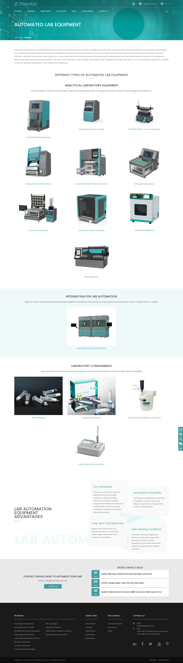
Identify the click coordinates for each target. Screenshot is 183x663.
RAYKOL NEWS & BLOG (130, 567)
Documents (114, 615)
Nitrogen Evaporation (145, 184)
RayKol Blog (90, 638)
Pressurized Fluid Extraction (38, 184)
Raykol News (90, 634)
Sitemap (153, 660)
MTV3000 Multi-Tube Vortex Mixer (144, 129)
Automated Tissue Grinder (91, 129)
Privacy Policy (163, 660)
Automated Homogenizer (38, 137)
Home (21, 37)
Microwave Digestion (144, 230)
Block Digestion (91, 277)
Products (27, 37)
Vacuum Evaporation (38, 230)
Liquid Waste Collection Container (144, 417)
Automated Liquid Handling (91, 230)
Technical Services (115, 624)
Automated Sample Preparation (91, 348)
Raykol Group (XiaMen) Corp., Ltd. (37, 660)
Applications (90, 631)
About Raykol (91, 624)
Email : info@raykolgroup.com (53, 580)
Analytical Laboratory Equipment (91, 85)
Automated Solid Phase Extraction (91, 184)
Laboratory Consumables (91, 366)
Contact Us (53, 586)
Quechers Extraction (91, 417)
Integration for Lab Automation (91, 296)
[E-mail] (180, 429)
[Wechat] (180, 443)
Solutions (89, 627)
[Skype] (180, 434)
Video (110, 631)
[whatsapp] (180, 438)
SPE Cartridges (38, 417)
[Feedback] (180, 448)
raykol (136, 59)
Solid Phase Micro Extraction (91, 464)
